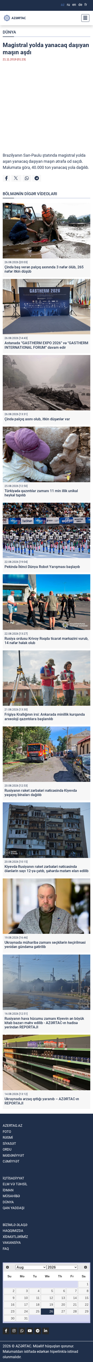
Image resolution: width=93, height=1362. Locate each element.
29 (86, 1311)
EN (74, 4)
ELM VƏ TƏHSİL (15, 1184)
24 (26, 1311)
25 (38, 1311)
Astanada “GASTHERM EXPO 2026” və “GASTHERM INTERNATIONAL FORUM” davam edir (46, 345)
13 (63, 1298)
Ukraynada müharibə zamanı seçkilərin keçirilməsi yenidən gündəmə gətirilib (45, 944)
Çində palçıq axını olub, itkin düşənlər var (37, 419)
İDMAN (8, 1190)
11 (38, 1298)
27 (63, 1311)
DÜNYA (9, 32)
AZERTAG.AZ (12, 1126)
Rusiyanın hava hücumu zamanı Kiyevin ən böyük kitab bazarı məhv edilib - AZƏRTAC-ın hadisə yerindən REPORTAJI (44, 1022)
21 (75, 1304)
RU (68, 4)
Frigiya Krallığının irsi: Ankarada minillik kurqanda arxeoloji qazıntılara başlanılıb (45, 716)
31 (26, 1318)
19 (51, 1304)
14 (75, 1298)
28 (75, 1311)
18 (38, 1304)
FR (85, 4)
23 (12, 1311)
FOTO (7, 1132)
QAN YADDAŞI (13, 1208)
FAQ (6, 1249)
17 (26, 1304)
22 (86, 1304)
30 (12, 1318)
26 (51, 1311)
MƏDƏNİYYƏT (13, 1156)
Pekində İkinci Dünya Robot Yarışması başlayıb (42, 567)
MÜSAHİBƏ (11, 1196)
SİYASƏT (9, 1144)
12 (51, 1298)
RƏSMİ (8, 1138)
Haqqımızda (13, 1231)
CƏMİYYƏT (11, 1161)
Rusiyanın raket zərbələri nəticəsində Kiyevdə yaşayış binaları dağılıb (41, 792)
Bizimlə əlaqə (15, 1225)
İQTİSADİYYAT (13, 1178)
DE (80, 4)
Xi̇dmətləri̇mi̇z (15, 1237)
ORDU (7, 1149)
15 (86, 1298)
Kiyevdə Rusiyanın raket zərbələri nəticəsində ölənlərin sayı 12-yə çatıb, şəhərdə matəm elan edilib (46, 868)
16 (12, 1304)
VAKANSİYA (12, 1243)
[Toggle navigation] (84, 18)
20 (63, 1304)
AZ (63, 4)
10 (26, 1298)
